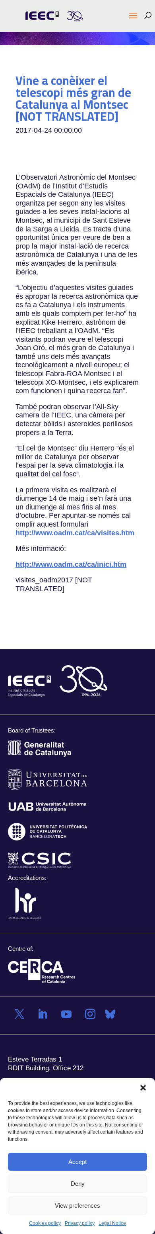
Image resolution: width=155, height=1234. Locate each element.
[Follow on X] (19, 1014)
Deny (78, 1183)
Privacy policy (80, 1223)
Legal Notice (112, 1223)
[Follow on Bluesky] (110, 1014)
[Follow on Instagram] (90, 1014)
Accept (77, 1161)
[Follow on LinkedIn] (42, 1014)
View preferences (77, 1205)
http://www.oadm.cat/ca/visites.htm (74, 533)
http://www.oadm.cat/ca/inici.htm (70, 564)
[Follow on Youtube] (66, 1014)
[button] (143, 1088)
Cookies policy (45, 1223)
